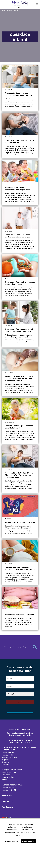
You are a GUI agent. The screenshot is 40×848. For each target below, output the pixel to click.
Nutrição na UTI (7, 755)
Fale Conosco (7, 807)
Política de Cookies (29, 748)
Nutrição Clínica (8, 750)
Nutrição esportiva (9, 772)
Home (3, 10)
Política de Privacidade (12, 748)
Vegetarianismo (8, 795)
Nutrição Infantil (8, 788)
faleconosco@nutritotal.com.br (20, 729)
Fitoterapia (6, 775)
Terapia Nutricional (9, 753)
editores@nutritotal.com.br (20, 742)
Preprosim (5, 760)
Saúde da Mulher (8, 777)
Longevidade (7, 801)
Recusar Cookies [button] (11, 841)
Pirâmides (5, 764)
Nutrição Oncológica (9, 757)
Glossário (5, 762)
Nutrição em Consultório (12, 770)
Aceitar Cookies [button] (28, 841)
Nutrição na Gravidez (9, 790)
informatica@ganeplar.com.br (20, 735)
